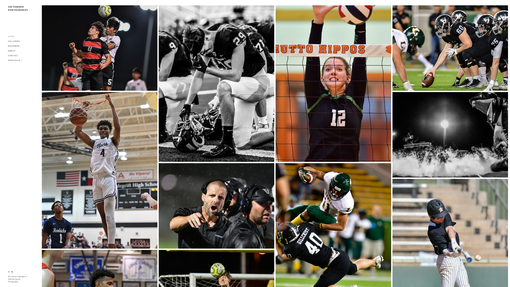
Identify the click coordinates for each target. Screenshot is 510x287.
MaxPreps (14, 46)
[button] (21, 60)
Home (11, 36)
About (12, 51)
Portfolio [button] (14, 60)
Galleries (14, 41)
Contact (13, 55)
